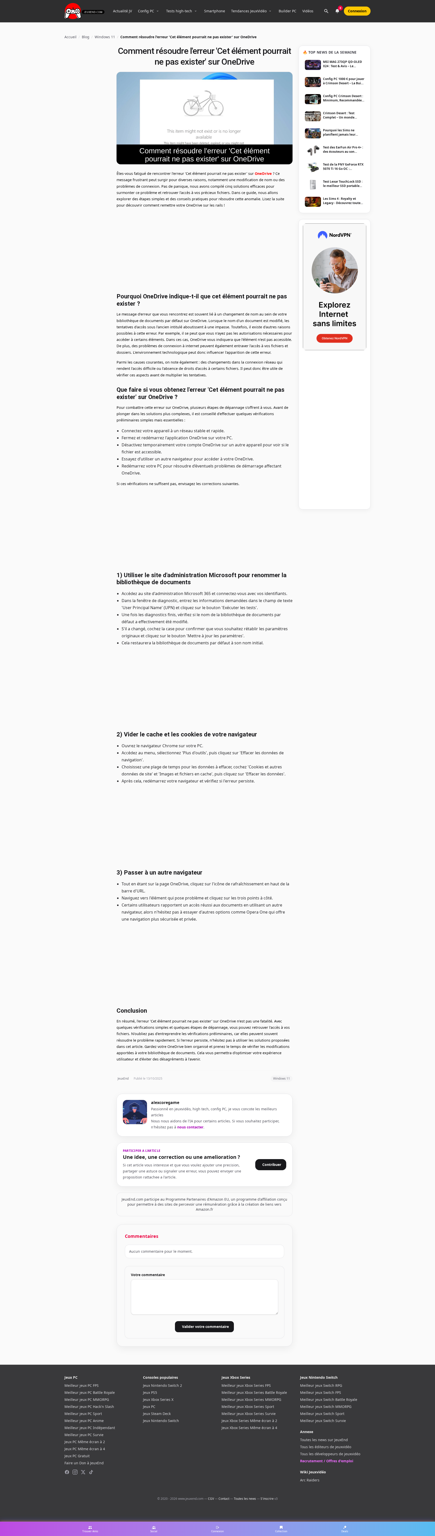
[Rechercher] (326, 11)
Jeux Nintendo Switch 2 (162, 1385)
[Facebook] (66, 1472)
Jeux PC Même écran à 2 (84, 1441)
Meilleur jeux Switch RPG (321, 1385)
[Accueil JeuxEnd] (84, 11)
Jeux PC (149, 1406)
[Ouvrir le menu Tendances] (270, 11)
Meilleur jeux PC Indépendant (89, 1427)
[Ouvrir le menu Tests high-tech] (195, 11)
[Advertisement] (205, 249)
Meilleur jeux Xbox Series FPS (246, 1385)
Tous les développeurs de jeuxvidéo (330, 1453)
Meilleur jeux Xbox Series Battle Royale (254, 1392)
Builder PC (287, 11)
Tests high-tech (179, 11)
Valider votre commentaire (205, 1326)
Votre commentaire (148, 1274)
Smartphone (214, 11)
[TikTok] (91, 1472)
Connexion (357, 11)
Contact (224, 1498)
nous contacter (190, 1127)
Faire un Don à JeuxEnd (84, 1463)
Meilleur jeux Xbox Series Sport (248, 1406)
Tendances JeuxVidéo (249, 11)
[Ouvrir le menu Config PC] (157, 11)
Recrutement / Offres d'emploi (326, 1461)
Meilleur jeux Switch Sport (322, 1413)
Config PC (146, 11)
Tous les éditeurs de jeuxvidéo (325, 1446)
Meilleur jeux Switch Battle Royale (328, 1399)
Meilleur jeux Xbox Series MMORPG (251, 1399)
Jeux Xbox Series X (158, 1399)
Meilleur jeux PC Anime (84, 1420)
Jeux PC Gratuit (77, 1455)
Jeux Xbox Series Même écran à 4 (249, 1427)
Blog (85, 36)
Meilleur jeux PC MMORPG (86, 1399)
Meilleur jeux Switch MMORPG (325, 1406)
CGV (211, 1498)
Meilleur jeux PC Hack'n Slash (89, 1406)
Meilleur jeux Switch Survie (323, 1420)
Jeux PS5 (150, 1392)
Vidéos (307, 11)
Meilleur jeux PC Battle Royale (89, 1392)
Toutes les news (245, 1498)
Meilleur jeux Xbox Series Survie (249, 1413)
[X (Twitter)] (83, 1472)
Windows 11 (105, 36)
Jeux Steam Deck (157, 1413)
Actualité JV (122, 11)
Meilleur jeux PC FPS (81, 1385)
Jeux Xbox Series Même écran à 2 (249, 1420)
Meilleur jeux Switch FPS (320, 1392)
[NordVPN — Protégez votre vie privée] (334, 286)
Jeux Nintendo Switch (161, 1420)
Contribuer (271, 1164)
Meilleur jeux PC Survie (83, 1434)
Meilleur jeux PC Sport (83, 1413)
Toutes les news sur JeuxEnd (324, 1439)
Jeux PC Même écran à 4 (84, 1448)
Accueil (70, 36)
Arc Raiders (309, 1480)
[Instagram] (75, 1472)
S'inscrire (267, 1498)
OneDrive (263, 173)
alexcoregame (165, 1102)
